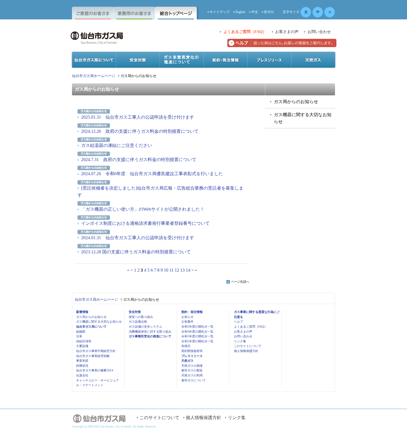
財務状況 (82, 365)
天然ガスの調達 (192, 365)
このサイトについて (247, 346)
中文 (254, 12)
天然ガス (187, 360)
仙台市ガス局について (91, 326)
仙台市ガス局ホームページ (93, 76)
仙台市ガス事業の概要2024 (94, 370)
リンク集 (240, 341)
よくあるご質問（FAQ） (244, 32)
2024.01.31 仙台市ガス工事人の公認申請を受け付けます (137, 237)
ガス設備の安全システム (145, 326)
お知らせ (187, 316)
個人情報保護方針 (246, 351)
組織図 (80, 331)
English (240, 12)
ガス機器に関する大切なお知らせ (302, 118)
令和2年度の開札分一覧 (197, 341)
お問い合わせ (319, 32)
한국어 (269, 12)
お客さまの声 (286, 32)
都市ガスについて (193, 380)
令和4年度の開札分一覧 (197, 331)
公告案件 (187, 321)
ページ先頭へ (240, 281)
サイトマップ (220, 12)
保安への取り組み (141, 316)
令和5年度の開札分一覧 (197, 326)
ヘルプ (238, 321)
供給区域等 (83, 341)
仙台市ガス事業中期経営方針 (96, 351)
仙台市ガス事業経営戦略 (93, 356)
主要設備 (82, 346)
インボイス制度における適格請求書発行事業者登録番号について (145, 223)
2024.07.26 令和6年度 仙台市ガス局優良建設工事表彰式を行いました (152, 173)
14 (188, 270)
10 (166, 270)
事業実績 (82, 360)
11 (171, 270)
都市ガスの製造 (192, 370)
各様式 (185, 346)
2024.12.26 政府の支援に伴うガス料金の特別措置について (140, 131)
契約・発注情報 (192, 311)
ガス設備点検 (138, 321)
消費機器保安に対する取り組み (150, 331)
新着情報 (82, 311)
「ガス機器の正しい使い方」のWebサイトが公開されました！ (142, 209)
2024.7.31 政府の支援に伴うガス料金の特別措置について (138, 159)
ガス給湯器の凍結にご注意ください (116, 145)
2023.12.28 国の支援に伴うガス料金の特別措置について (136, 251)
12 (177, 270)
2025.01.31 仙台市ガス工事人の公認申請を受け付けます (137, 117)
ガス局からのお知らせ (296, 101)
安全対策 (135, 311)
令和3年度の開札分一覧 (197, 336)
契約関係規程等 (192, 351)
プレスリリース (192, 356)
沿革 (79, 336)
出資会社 (82, 375)
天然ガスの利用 (192, 375)
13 (182, 270)
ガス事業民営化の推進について (150, 336)
